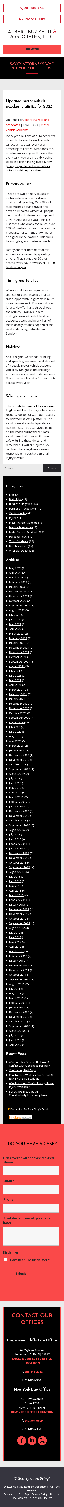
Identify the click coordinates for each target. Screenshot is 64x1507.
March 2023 (16, 577)
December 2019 (19, 755)
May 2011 (15, 993)
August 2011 (17, 984)
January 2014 (17, 848)
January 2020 (17, 750)
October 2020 (17, 713)
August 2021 (17, 666)
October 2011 (17, 974)
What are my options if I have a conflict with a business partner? (29, 1063)
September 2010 (19, 1026)
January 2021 (17, 699)
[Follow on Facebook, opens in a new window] (21, 1440)
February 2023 (18, 582)
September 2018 (19, 825)
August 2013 (17, 872)
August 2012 (17, 928)
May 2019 (15, 787)
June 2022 (15, 619)
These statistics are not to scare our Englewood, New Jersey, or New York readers (30, 410)
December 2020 (19, 703)
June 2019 (15, 783)
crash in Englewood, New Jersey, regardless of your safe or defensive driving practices (29, 166)
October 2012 (17, 918)
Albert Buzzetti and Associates (30, 1486)
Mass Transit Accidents (23, 522)
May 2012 (15, 942)
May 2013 (15, 886)
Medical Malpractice (21, 527)
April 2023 (15, 572)
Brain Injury (16, 499)
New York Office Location (32, 1412)
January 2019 (17, 806)
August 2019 (17, 773)
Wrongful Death (18, 550)
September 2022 (19, 605)
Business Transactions (23, 508)
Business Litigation (20, 504)
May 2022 (15, 624)
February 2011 (18, 1002)
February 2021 (18, 694)
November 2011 (19, 970)
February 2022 (18, 638)
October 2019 (17, 764)
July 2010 (14, 1035)
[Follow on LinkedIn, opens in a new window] (32, 1440)
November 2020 (19, 708)
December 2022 (19, 591)
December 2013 (19, 853)
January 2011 (17, 1007)
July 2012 (14, 932)
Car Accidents (17, 513)
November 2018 (19, 815)
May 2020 (15, 736)
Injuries (13, 518)
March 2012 (16, 951)
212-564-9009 (34, 19)
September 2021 (19, 661)
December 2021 (19, 647)
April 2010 (15, 1044)
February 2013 (18, 900)
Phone (8, 1199)
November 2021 (19, 652)
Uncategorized (18, 546)
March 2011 (16, 998)
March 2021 (16, 689)
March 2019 (16, 797)
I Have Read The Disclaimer (29, 1260)
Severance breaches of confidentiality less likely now (28, 1093)
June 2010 (15, 1040)
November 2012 (19, 914)
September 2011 (19, 979)
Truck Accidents (18, 541)
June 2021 (15, 675)
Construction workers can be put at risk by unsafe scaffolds (31, 1076)
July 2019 (14, 778)
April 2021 (15, 685)
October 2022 (17, 601)
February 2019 (18, 801)
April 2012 (15, 946)
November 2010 (19, 1016)
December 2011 (19, 965)
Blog (12, 494)
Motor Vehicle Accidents (23, 532)
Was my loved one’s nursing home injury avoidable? (31, 1085)
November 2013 (19, 858)
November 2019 (19, 759)
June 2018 (15, 839)
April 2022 (15, 629)
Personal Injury (18, 536)
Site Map (24, 1494)
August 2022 (17, 610)
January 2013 (17, 904)
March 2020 (16, 745)
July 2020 (14, 727)
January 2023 (17, 586)
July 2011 (14, 988)
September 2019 (19, 769)
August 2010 (17, 1030)
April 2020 (15, 741)
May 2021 (15, 680)
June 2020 (15, 731)
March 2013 (16, 895)
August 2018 (17, 830)
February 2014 (18, 844)
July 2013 (14, 876)
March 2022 (16, 633)
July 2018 (14, 834)
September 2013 (19, 867)
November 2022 (19, 596)
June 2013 (15, 881)
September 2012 (19, 923)
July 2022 (14, 615)
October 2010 (17, 1021)
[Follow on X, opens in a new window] (42, 1440)
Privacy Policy (39, 1494)
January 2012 (17, 960)
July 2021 (14, 671)
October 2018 (17, 820)
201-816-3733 (34, 8)
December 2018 (19, 811)
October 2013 (17, 862)
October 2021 (17, 657)
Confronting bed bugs (22, 1070)
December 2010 (19, 1012)
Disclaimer (10, 1252)
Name (8, 1162)
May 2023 (15, 568)
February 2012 (18, 956)
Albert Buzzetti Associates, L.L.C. (32, 35)
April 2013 (15, 890)
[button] (32, 49)
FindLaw (47, 1498)
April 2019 (15, 792)
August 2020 (17, 722)
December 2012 (19, 909)
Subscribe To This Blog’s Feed (29, 1109)
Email (9, 1181)
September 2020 (19, 717)
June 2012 (15, 937)
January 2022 (17, 643)
